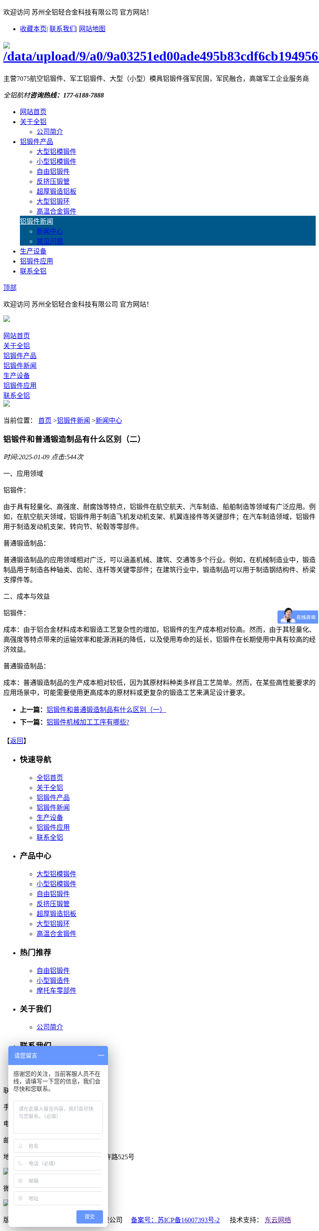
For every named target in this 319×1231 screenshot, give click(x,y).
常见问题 (50, 241)
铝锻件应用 (36, 261)
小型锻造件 (53, 980)
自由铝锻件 (53, 171)
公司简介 (50, 131)
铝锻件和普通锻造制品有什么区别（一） (106, 709)
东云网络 (278, 1220)
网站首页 (33, 111)
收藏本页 (33, 28)
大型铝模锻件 (56, 151)
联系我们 (62, 28)
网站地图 (92, 28)
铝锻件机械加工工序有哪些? (88, 722)
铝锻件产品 (36, 141)
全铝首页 (50, 777)
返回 (16, 740)
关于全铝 (33, 121)
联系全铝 (33, 271)
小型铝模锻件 (56, 161)
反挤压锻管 (53, 181)
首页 (45, 420)
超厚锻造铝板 (56, 191)
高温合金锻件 (56, 211)
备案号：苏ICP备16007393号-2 (175, 1220)
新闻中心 (50, 231)
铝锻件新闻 (36, 221)
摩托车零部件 (56, 990)
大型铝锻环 (53, 201)
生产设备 (33, 251)
